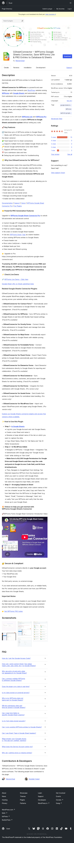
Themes (23, 796)
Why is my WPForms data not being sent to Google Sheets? (12, 699)
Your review (55, 154)
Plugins (22, 800)
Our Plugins (18, 206)
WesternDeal (20, 61)
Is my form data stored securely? (13, 721)
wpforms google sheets (66, 113)
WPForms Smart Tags (18, 235)
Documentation (7, 203)
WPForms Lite (27, 117)
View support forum (58, 173)
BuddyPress (7, 820)
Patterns (23, 803)
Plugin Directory (7, 9)
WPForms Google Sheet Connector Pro (25, 216)
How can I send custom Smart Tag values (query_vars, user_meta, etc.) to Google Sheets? (19, 665)
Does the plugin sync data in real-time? (16, 687)
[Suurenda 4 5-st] (29, 640)
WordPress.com (8, 810)
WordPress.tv (43, 803)
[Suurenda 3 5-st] (29, 624)
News (4, 796)
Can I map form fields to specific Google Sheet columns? (13, 714)
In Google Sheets (17, 426)
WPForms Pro (41, 117)
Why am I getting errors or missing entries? (17, 753)
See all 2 (69, 100)
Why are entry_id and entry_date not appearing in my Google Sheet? (14, 672)
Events (58, 796)
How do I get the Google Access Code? (16, 658)
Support (69, 68)
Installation (28, 68)
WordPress (31, 90)
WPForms (5, 93)
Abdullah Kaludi (34, 779)
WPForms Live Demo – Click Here (16, 279)
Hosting (4, 800)
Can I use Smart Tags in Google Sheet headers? (19, 733)
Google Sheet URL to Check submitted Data (18, 284)
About (4, 793)
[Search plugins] (22, 21)
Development (40, 68)
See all (69, 154)
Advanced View (56, 119)
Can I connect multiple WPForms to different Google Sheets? (13, 679)
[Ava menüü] (71, 3)
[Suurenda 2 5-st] (13, 635)
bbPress (6, 816)
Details (6, 68)
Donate (59, 800)
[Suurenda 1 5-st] (13, 624)
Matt (4, 813)
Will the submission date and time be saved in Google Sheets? (13, 706)
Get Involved (60, 793)
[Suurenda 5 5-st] (45, 624)
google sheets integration (66, 105)
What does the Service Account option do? (17, 747)
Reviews (16, 68)
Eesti (8, 829)
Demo (23, 203)
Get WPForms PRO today (13, 611)
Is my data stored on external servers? (15, 693)
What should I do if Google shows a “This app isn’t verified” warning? (14, 740)
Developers (42, 800)
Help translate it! (50, 14)
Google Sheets (18, 93)
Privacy (4, 803)
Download (67, 56)
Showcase (23, 793)
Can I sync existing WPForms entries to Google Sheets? (22, 727)
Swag (59, 803)
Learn (40, 793)
